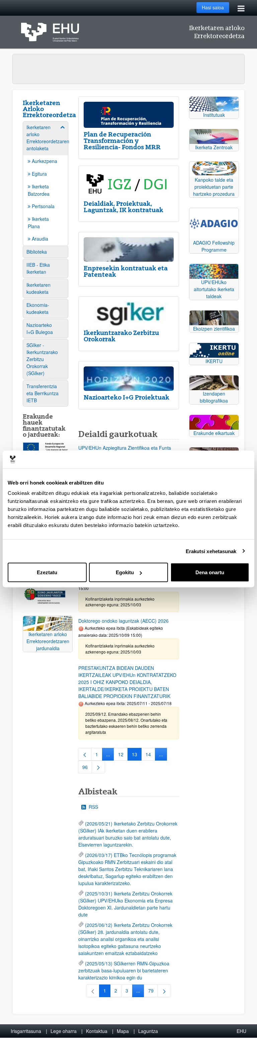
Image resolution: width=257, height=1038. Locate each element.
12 (123, 755)
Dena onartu (209, 572)
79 (153, 992)
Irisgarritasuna (26, 1031)
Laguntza (148, 1031)
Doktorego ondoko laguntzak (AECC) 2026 (123, 620)
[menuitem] (45, 183)
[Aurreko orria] (84, 754)
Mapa (123, 1031)
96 (87, 768)
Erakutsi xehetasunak (211, 551)
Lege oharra (64, 1031)
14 (150, 755)
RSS (93, 806)
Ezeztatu (47, 572)
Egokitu (125, 572)
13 (137, 755)
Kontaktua (96, 1031)
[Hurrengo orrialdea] (98, 767)
